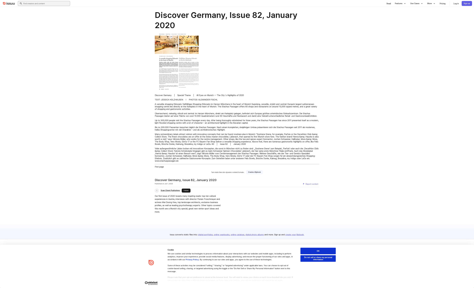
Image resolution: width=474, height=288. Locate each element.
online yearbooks (222, 234)
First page (159, 167)
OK (318, 251)
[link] (389, 3)
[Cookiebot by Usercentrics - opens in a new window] (151, 283)
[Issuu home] (9, 3)
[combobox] (46, 3)
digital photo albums (255, 234)
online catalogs (237, 234)
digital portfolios (205, 234)
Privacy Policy (192, 260)
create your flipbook (294, 234)
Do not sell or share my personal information (318, 258)
